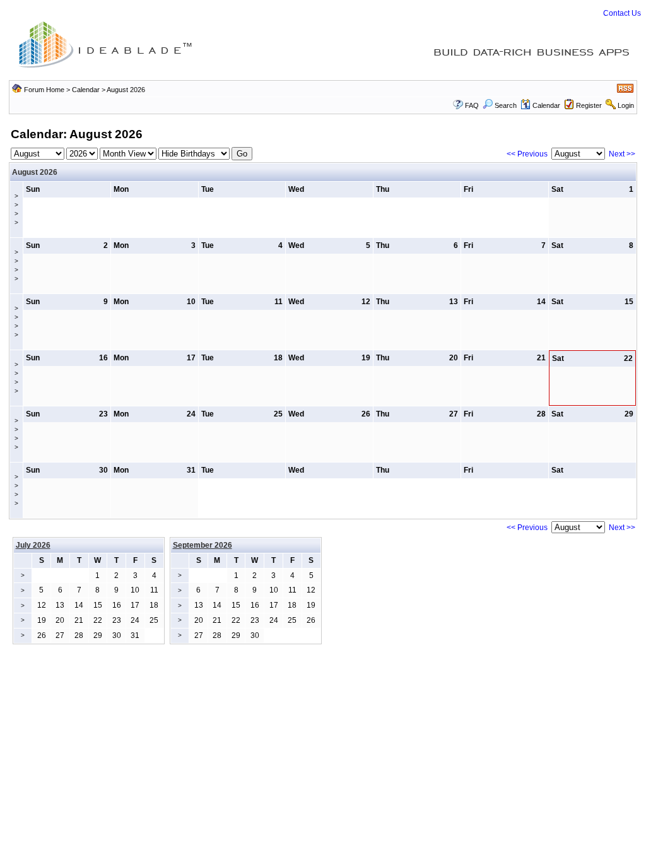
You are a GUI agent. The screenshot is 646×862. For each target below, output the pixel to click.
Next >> (622, 154)
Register (589, 105)
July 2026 (33, 545)
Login (626, 105)
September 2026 (202, 545)
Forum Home (44, 89)
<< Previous (527, 154)
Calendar (86, 89)
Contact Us (622, 13)
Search (506, 105)
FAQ (472, 105)
